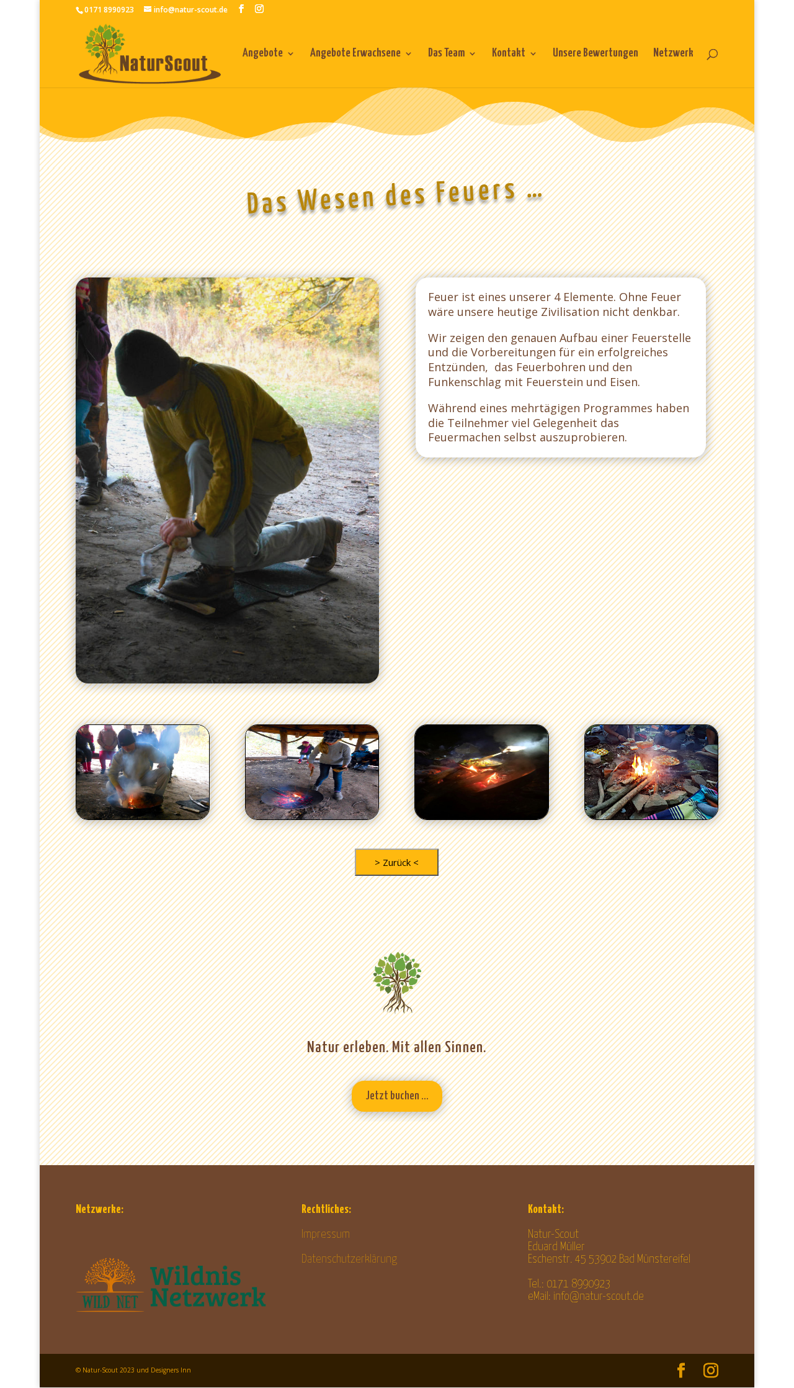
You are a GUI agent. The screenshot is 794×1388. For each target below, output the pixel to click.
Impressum (325, 1234)
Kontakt (508, 54)
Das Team (446, 54)
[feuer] (142, 816)
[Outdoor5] (651, 816)
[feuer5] (312, 816)
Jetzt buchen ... (397, 1096)
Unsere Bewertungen (595, 54)
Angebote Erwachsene (355, 54)
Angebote (263, 54)
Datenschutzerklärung (349, 1259)
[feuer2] (481, 816)
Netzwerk (673, 54)
